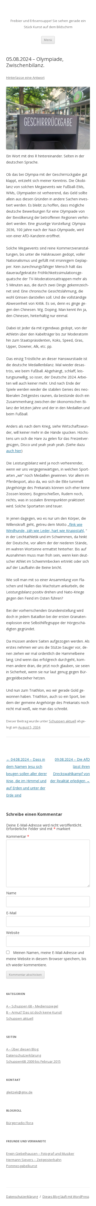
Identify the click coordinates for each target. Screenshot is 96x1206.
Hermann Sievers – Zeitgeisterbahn (33, 1159)
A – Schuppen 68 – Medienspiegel (32, 1006)
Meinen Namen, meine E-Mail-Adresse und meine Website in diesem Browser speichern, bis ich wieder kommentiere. (46, 958)
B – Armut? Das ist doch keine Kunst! (34, 1012)
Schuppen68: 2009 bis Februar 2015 (33, 1061)
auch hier (13, 450)
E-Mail (11, 912)
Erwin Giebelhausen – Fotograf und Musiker (40, 1153)
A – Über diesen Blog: (22, 1049)
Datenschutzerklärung (23, 1055)
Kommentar (17, 836)
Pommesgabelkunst (21, 1166)
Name (11, 892)
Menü (48, 40)
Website (12, 932)
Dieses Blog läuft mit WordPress (65, 1196)
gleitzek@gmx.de (19, 1092)
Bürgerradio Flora (19, 1123)
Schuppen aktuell (62, 721)
